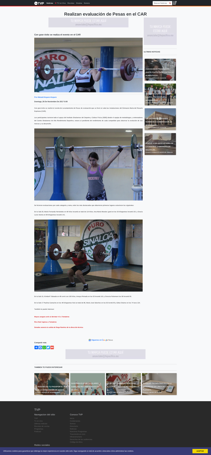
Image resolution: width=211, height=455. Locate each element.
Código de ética (76, 442)
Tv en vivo (38, 421)
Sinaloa (79, 3)
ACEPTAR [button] (200, 451)
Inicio (72, 418)
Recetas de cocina (41, 426)
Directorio (74, 426)
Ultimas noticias (40, 424)
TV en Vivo (61, 3)
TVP (36, 418)
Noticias (49, 3)
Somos (73, 424)
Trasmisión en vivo (77, 434)
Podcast (37, 431)
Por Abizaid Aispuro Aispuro (45, 97)
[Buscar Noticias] (170, 3)
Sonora (87, 3)
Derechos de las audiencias (81, 439)
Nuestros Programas (78, 431)
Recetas (70, 3)
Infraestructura (76, 437)
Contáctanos (75, 421)
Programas (38, 429)
